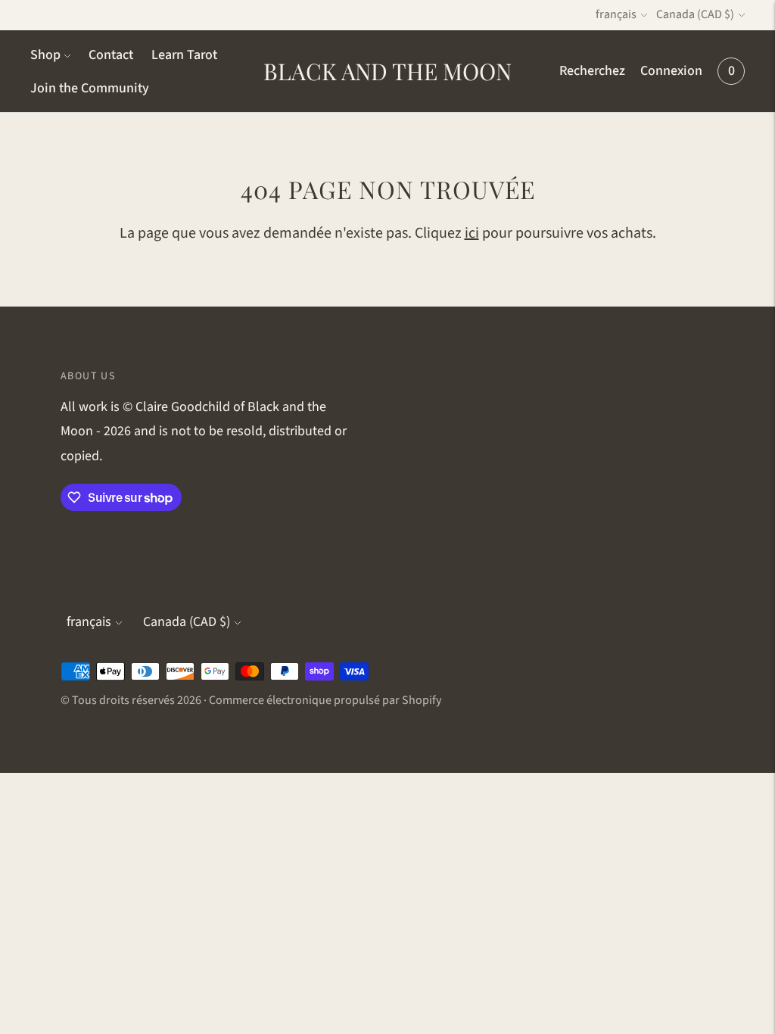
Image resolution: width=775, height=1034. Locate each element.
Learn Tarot (184, 54)
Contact (111, 54)
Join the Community (89, 88)
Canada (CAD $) (695, 14)
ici (472, 233)
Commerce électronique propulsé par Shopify (325, 700)
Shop (45, 54)
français (616, 14)
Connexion (671, 70)
